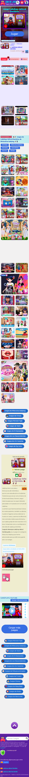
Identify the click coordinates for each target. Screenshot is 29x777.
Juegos (4, 59)
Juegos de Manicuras (15, 696)
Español (6, 762)
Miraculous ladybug (16, 144)
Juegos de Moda (15, 691)
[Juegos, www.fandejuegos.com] (9, 2)
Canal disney (15, 147)
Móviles (13, 150)
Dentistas (4, 144)
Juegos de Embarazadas (15, 431)
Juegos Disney (15, 681)
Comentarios (14, 59)
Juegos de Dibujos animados (15, 671)
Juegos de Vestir (15, 426)
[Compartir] (26, 51)
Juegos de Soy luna (15, 446)
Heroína (4, 150)
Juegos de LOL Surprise (15, 441)
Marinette (5, 147)
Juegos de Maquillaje (15, 686)
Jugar (14, 33)
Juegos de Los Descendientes (15, 436)
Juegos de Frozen (15, 676)
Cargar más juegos (14, 628)
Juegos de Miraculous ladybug (15, 411)
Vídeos (24, 59)
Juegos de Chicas (15, 416)
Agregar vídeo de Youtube (19, 600)
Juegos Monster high (15, 421)
